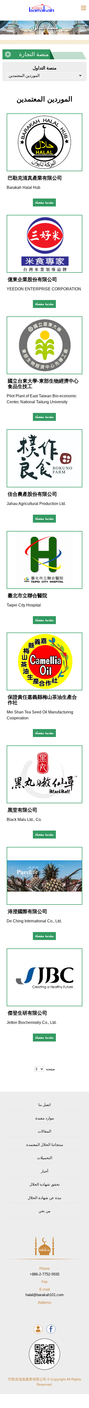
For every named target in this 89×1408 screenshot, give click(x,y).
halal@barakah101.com (44, 1292)
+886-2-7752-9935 (44, 1271)
